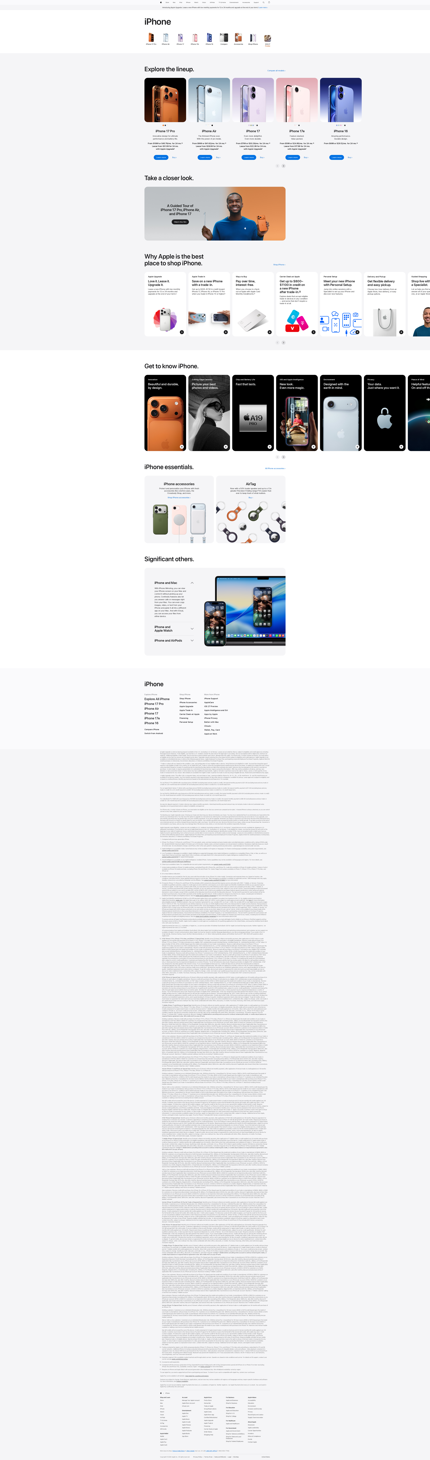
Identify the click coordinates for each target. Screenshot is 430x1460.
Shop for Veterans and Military (235, 1434)
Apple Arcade (186, 1422)
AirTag (162, 1423)
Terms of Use (208, 1457)
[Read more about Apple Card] (253, 304)
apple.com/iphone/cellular (180, 1359)
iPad (161, 1406)
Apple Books (186, 1433)
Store (161, 1400)
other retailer (190, 1451)
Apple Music (186, 1419)
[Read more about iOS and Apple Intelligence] (297, 413)
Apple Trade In (208, 1423)
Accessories (164, 1426)
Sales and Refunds (220, 1457)
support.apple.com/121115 (170, 850)
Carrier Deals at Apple (211, 1429)
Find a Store (208, 1400)
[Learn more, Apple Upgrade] (165, 304)
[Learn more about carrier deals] (297, 304)
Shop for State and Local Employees (233, 1437)
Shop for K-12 (230, 1413)
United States (266, 1457)
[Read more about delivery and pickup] (385, 304)
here (250, 900)
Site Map (236, 1457)
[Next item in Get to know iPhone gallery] (284, 457)
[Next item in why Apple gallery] (284, 343)
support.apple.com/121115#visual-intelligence (176, 861)
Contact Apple (252, 1442)
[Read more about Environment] (341, 413)
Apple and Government (233, 1431)
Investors (251, 1433)
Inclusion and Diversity (255, 1409)
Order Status (208, 1432)
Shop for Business (231, 1403)
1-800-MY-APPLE (211, 1451)
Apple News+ (186, 1428)
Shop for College (231, 1416)
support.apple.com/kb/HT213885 (214, 880)
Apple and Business (232, 1400)
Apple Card (163, 1439)
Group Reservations (210, 1409)
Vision (162, 1415)
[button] (263, 2)
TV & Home (163, 1420)
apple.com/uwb (205, 1366)
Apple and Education (232, 1410)
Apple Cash (163, 1445)
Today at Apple (208, 1406)
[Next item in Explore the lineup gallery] (284, 166)
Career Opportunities (254, 1430)
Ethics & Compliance (254, 1436)
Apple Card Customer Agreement (206, 895)
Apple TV (185, 1416)
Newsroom (251, 1425)
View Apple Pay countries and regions (197, 1376)
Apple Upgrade (208, 1420)
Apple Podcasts (187, 1430)
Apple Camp (208, 1412)
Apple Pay (163, 1442)
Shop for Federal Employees (234, 1441)
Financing (207, 1426)
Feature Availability (182, 1381)
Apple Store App (209, 1415)
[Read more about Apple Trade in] (209, 304)
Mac (161, 1403)
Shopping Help (208, 1435)
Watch (162, 1412)
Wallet (162, 1436)
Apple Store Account (188, 1403)
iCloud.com (185, 1406)
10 (182, 143)
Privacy (250, 1412)
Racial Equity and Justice (255, 1415)
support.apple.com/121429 (222, 864)
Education (251, 1403)
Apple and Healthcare (232, 1423)
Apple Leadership (253, 1428)
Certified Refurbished (210, 1417)
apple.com (179, 900)
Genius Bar (207, 1403)
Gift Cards (163, 1429)
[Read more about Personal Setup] (341, 304)
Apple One (185, 1413)
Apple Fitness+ (186, 1425)
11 (254, 294)
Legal (229, 1457)
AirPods (162, 1417)
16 (257, 491)
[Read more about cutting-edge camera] (209, 413)
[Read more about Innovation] (165, 413)
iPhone (162, 1409)
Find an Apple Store (178, 1451)
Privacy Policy (197, 1457)
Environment (252, 1406)
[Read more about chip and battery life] (253, 413)
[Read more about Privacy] (385, 413)
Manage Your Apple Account (191, 1400)
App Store (185, 1436)
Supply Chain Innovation (255, 1417)
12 (300, 292)
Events (250, 1439)
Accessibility (252, 1400)
